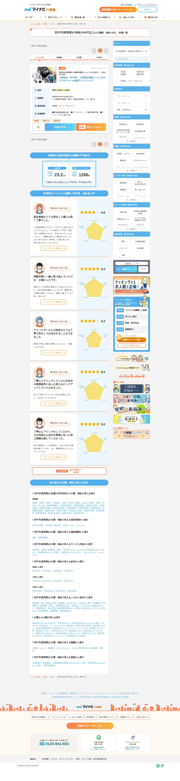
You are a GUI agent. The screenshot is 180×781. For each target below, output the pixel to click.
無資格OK (43, 605)
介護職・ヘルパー (39, 648)
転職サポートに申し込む (117, 9)
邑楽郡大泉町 (67, 513)
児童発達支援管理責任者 (61, 697)
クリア (143, 269)
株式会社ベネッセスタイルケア (44, 623)
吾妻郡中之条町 (45, 508)
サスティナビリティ (66, 759)
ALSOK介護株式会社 (44, 628)
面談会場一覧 (79, 17)
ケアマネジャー (85, 693)
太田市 (64, 503)
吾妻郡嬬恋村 (72, 508)
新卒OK (78, 608)
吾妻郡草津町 (84, 508)
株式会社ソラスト (43, 631)
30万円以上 (68, 581)
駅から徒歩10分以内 (49, 603)
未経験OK (96, 603)
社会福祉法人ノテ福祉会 (76, 636)
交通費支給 (54, 611)
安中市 (123, 59)
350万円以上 (60, 591)
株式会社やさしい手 (59, 631)
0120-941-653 (57, 744)
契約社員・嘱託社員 (53, 525)
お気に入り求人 (129, 17)
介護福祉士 (36, 663)
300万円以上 (49, 591)
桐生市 (48, 503)
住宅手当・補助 (85, 603)
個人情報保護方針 (100, 759)
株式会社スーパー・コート (54, 636)
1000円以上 (46, 571)
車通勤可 (61, 603)
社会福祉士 (47, 663)
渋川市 (84, 503)
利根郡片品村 (49, 510)
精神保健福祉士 (50, 665)
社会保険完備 (43, 611)
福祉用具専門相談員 (101, 697)
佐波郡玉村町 (89, 510)
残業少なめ (87, 608)
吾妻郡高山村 (96, 508)
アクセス (53, 759)
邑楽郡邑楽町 (79, 513)
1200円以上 (57, 571)
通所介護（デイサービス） (72, 552)
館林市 (77, 503)
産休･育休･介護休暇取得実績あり (61, 608)
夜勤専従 (35, 603)
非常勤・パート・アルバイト (74, 525)
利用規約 (90, 717)
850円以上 (36, 571)
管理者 (126, 697)
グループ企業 (86, 759)
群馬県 (55, 208)
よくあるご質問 (75, 717)
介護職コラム (125, 717)
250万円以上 (37, 591)
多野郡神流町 (79, 505)
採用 (78, 759)
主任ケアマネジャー (102, 693)
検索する (126, 269)
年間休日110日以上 (62, 605)
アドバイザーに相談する (53, 248)
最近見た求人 (153, 17)
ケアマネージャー (63, 648)
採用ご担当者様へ (39, 717)
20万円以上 (47, 581)
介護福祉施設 (43, 537)
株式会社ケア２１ (75, 631)
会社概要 (45, 759)
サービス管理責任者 (79, 648)
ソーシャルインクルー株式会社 (62, 625)
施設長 (135, 693)
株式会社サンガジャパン (45, 633)
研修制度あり (41, 608)
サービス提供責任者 (121, 693)
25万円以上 (58, 581)
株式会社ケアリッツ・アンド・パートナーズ (71, 628)
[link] (39, 57)
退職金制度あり (66, 611)
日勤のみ (75, 605)
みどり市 (41, 505)
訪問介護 (35, 550)
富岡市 (98, 503)
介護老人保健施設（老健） (51, 550)
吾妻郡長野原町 (59, 508)
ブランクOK (85, 605)
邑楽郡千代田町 (54, 513)
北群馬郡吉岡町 (66, 505)
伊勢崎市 (56, 503)
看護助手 (51, 648)
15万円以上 (36, 581)
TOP (30, 17)
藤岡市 (91, 503)
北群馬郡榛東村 (52, 505)
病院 (34, 537)
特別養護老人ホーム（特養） (49, 552)
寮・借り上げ (72, 603)
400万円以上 (72, 591)
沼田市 (71, 503)
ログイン (147, 9)
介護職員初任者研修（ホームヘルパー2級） (70, 663)
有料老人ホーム (69, 550)
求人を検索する (104, 17)
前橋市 (35, 503)
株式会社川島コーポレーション (68, 633)
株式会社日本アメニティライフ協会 (85, 623)
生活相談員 (62, 693)
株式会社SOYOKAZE (83, 625)
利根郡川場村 (61, 510)
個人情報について (107, 717)
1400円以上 (68, 571)
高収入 (51, 605)
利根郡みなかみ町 (75, 510)
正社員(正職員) (38, 525)
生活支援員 (93, 648)
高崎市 (41, 503)
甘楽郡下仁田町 (92, 505)
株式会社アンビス (89, 633)
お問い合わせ (141, 717)
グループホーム (90, 552)
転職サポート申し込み (90, 725)
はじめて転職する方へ (131, 346)
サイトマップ (57, 717)
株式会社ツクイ (64, 623)
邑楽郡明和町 (41, 513)
